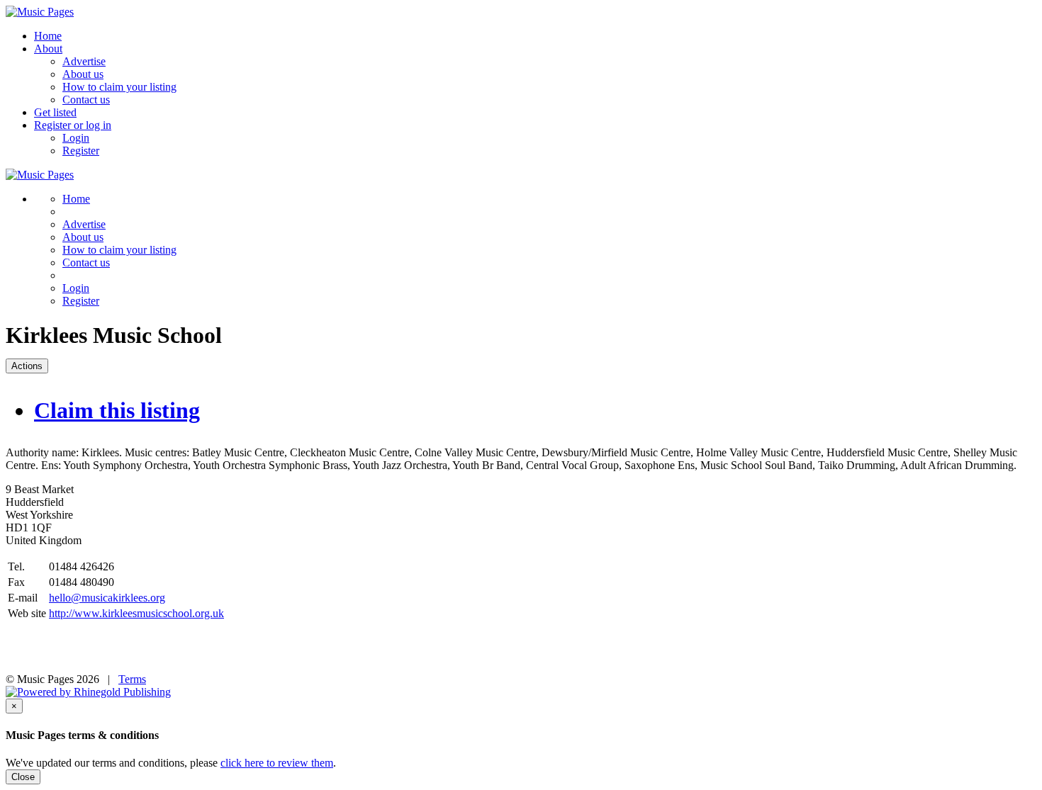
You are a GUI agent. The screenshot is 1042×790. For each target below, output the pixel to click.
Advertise (84, 61)
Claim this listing (117, 410)
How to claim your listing (119, 87)
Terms (132, 679)
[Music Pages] (40, 12)
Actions (27, 366)
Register (80, 151)
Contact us (86, 100)
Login (75, 138)
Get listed (55, 112)
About (48, 49)
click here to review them (276, 763)
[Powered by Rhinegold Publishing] (88, 692)
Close (23, 777)
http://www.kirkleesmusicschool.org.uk (136, 613)
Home (48, 36)
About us (82, 74)
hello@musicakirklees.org (107, 598)
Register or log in (72, 125)
